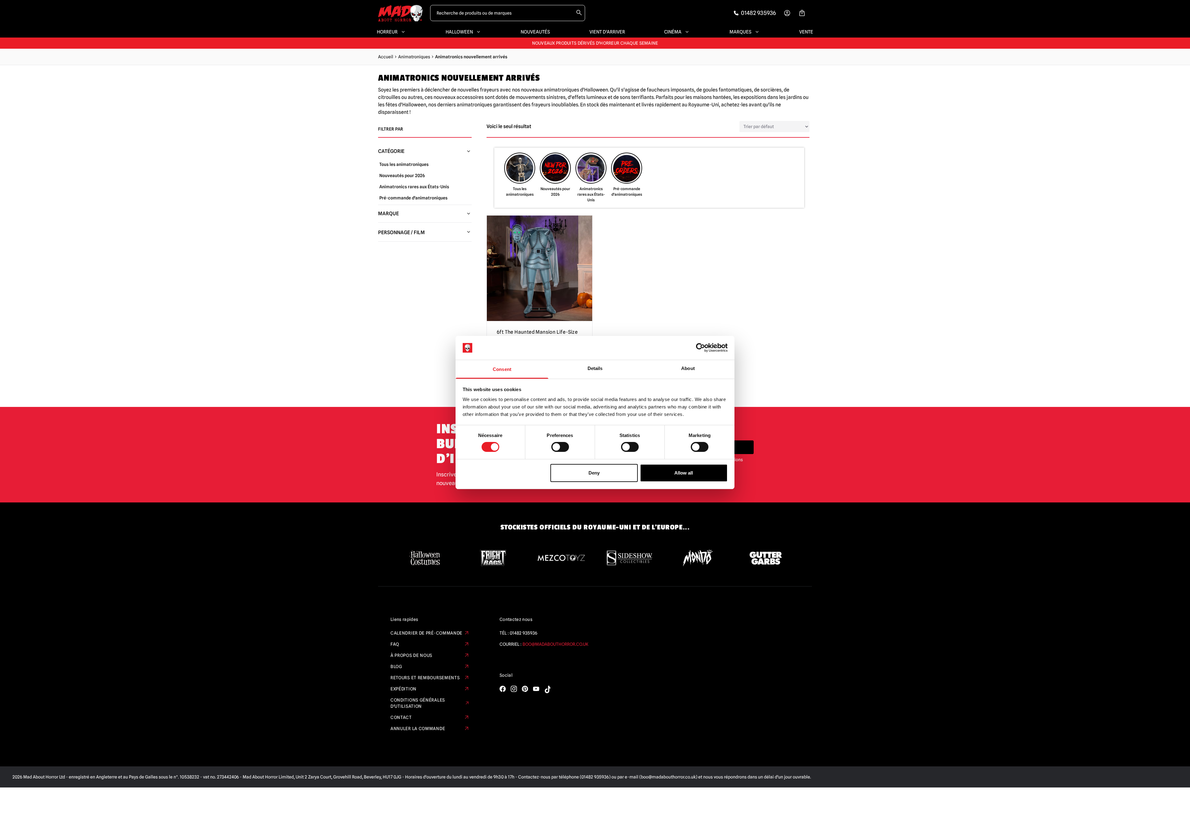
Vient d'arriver (607, 32)
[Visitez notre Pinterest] (525, 689)
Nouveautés (535, 32)
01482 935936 (523, 633)
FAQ (394, 644)
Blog (396, 666)
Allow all (683, 472)
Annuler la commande (417, 728)
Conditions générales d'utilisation (417, 703)
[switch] (560, 447)
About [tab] (688, 368)
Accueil (385, 56)
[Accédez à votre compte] (787, 13)
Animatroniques (414, 56)
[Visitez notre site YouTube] (536, 689)
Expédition (403, 688)
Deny (594, 472)
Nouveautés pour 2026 (402, 175)
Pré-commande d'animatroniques (413, 197)
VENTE (806, 32)
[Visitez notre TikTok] (547, 689)
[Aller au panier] (802, 13)
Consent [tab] (502, 369)
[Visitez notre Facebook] (503, 689)
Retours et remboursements (425, 677)
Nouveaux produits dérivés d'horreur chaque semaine (595, 42)
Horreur (387, 32)
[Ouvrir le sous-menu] (402, 32)
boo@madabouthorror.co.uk (555, 644)
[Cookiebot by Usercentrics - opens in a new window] (700, 347)
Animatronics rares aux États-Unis (414, 186)
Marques (740, 32)
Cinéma (672, 32)
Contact (401, 717)
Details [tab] (595, 368)
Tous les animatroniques (404, 164)
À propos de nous (411, 655)
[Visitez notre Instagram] (514, 689)
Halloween (459, 32)
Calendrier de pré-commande (426, 633)
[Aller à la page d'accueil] (400, 13)
